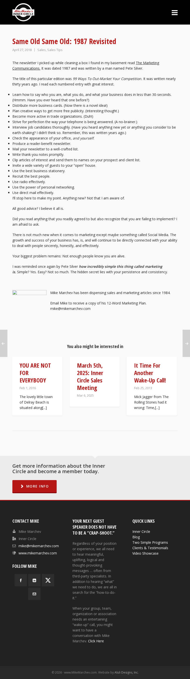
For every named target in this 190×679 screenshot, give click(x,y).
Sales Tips (55, 50)
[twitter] (48, 580)
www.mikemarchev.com (38, 553)
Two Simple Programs (150, 542)
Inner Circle (141, 531)
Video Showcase (145, 553)
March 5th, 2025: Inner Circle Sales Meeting (90, 376)
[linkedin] (34, 580)
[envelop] (34, 594)
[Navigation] (175, 12)
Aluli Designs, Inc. (127, 672)
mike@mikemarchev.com (39, 545)
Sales (41, 50)
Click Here (96, 641)
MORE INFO (37, 486)
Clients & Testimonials (150, 547)
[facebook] (21, 580)
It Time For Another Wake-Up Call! (150, 372)
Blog (136, 537)
